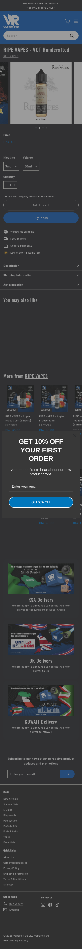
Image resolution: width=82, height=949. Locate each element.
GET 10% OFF (41, 502)
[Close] (75, 435)
